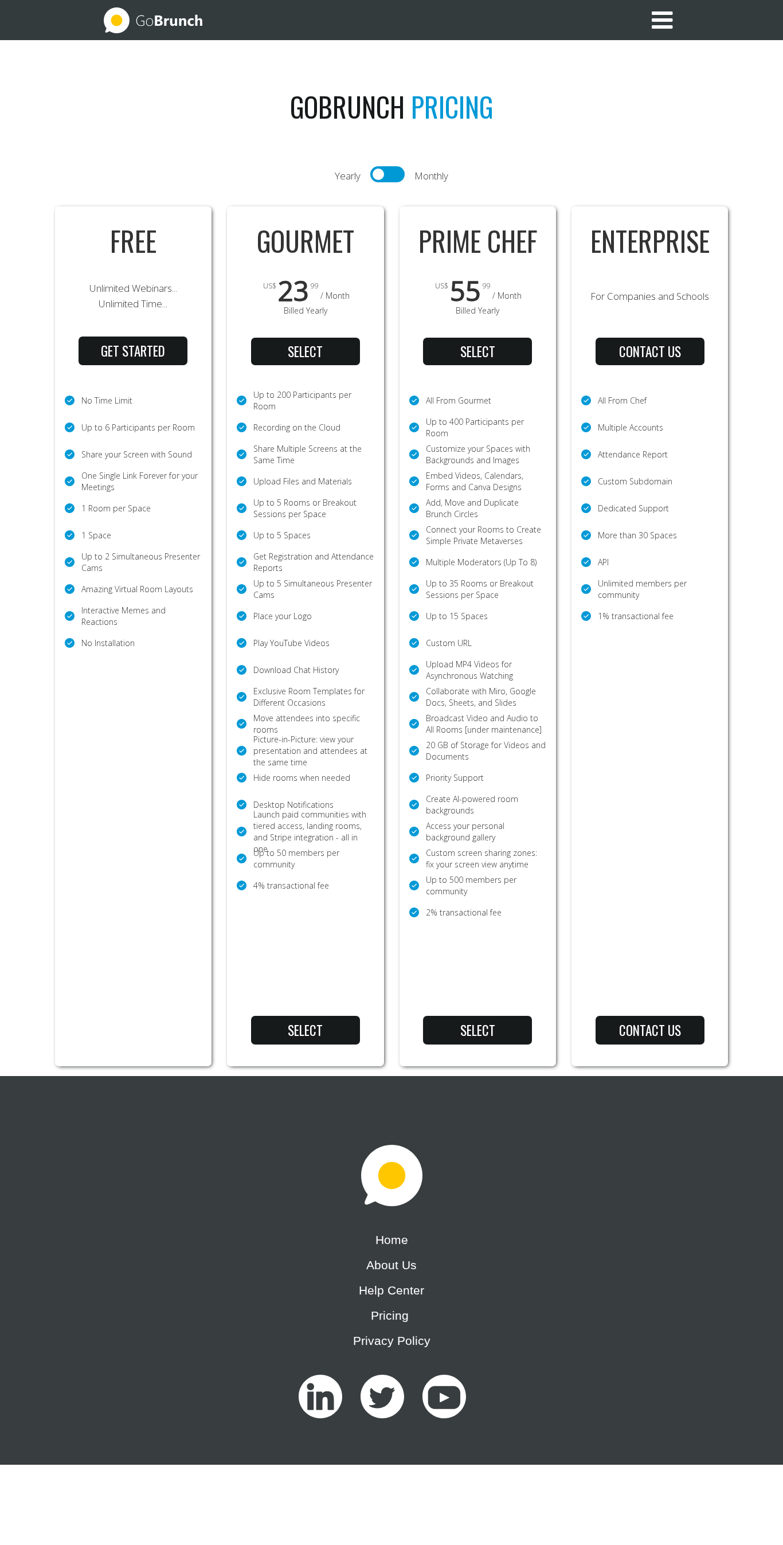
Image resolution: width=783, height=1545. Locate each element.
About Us (391, 1265)
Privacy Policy (391, 1340)
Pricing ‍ (391, 1315)
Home (391, 1239)
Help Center (391, 1290)
